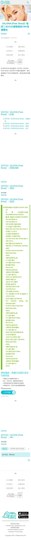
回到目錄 (3, 182)
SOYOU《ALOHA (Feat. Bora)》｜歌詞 (17, 126)
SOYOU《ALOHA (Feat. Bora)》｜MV (16, 128)
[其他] (29, 34)
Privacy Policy (19, 531)
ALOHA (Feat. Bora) (17, 448)
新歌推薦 (3, 33)
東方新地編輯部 (5, 38)
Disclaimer (11, 531)
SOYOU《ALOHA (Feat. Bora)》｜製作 (17, 123)
